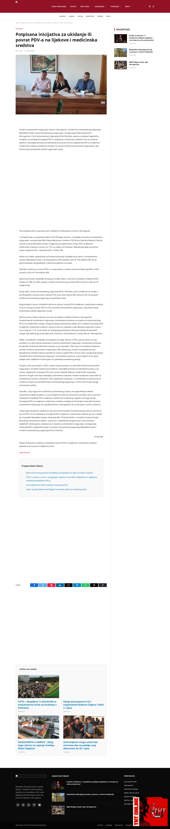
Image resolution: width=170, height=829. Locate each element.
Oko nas (84, 6)
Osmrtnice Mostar (131, 789)
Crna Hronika (58, 6)
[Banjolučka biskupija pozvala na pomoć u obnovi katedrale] (120, 52)
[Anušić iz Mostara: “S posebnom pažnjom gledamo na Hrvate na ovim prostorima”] (120, 38)
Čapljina (19, 29)
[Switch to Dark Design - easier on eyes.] (153, 6)
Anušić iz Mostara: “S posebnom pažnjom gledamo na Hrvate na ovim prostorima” (141, 37)
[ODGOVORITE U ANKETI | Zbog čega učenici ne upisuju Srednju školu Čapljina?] (38, 727)
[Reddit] (7, 137)
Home (18, 23)
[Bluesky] (7, 155)
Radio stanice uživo (131, 793)
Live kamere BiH (130, 782)
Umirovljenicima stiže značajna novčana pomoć (47, 485)
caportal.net (24, 452)
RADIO (108, 16)
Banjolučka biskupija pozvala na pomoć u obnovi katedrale (141, 50)
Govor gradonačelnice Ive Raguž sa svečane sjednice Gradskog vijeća (56, 489)
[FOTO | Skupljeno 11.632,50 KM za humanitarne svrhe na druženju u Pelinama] (38, 686)
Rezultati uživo (129, 804)
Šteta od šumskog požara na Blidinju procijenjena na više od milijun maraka (59, 472)
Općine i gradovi (130, 800)
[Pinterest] (7, 143)
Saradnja (109, 825)
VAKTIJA (80, 16)
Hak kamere (128, 785)
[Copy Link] (7, 196)
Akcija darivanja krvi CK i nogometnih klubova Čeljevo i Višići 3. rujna (83, 704)
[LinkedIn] (7, 161)
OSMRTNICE (90, 16)
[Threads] (7, 190)
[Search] (149, 6)
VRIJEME (100, 16)
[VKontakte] (7, 173)
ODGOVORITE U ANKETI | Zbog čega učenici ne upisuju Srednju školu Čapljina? (36, 745)
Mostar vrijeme (130, 796)
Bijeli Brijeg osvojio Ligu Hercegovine (138, 63)
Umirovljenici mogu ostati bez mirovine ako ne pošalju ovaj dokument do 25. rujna (80, 745)
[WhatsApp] (7, 185)
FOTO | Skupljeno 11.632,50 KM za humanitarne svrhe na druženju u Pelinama (37, 704)
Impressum (119, 825)
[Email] (7, 149)
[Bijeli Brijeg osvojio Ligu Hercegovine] (120, 65)
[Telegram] (7, 179)
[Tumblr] (7, 167)
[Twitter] (7, 131)
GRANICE (62, 16)
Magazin (99, 6)
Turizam (114, 6)
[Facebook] (7, 125)
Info (127, 6)
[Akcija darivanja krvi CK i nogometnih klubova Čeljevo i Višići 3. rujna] (83, 686)
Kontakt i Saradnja (132, 825)
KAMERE (71, 16)
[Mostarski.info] (32, 6)
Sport (73, 6)
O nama (100, 825)
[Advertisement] (61, 190)
